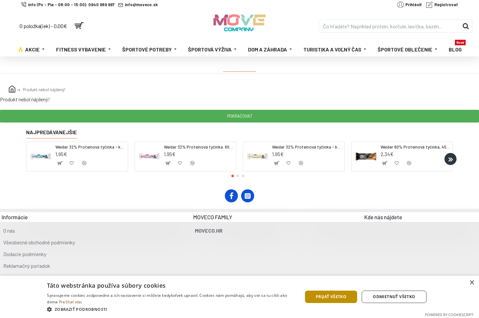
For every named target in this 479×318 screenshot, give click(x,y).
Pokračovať (239, 116)
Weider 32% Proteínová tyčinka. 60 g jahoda (199, 147)
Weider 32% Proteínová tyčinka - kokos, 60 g (90, 147)
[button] (28, 159)
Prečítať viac (70, 302)
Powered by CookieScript (449, 314)
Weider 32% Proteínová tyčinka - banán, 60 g (307, 147)
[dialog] (239, 297)
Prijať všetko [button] (331, 296)
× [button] (471, 282)
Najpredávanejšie (51, 132)
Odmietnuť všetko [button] (394, 296)
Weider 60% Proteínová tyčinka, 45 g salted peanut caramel (415, 147)
